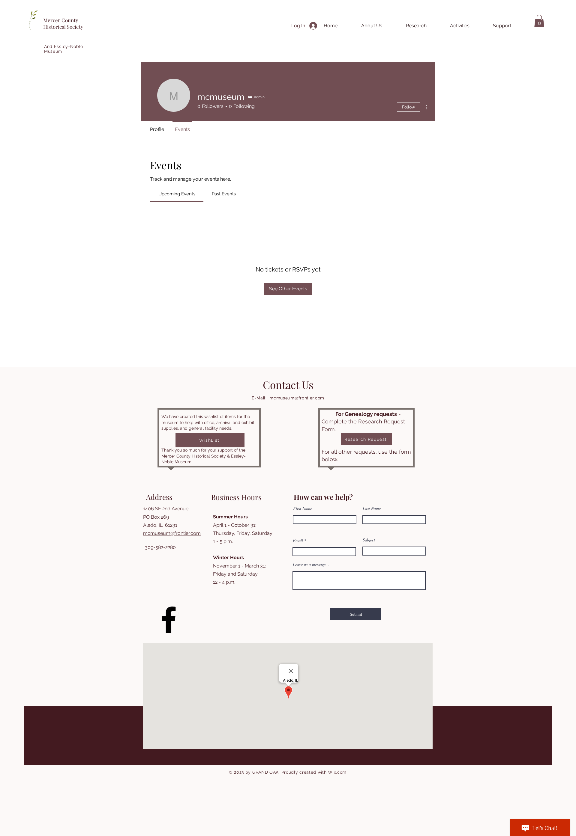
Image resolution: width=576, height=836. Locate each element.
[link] (176, 194)
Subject (369, 540)
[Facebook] (168, 619)
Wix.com (337, 772)
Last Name (372, 508)
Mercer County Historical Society (63, 23)
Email (298, 540)
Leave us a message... (311, 564)
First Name (302, 508)
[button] (539, 21)
